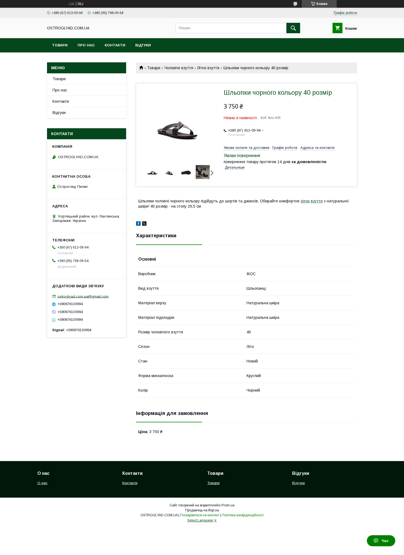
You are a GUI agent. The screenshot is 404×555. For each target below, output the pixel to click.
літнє (305, 201)
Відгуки (143, 45)
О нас (42, 483)
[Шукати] (293, 28)
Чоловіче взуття (178, 68)
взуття (317, 201)
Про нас (86, 45)
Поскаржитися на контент (199, 515)
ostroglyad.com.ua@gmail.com (83, 296)
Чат (385, 541)
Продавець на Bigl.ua (202, 510)
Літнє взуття (208, 68)
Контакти (115, 45)
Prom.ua (228, 505)
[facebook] (138, 224)
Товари (60, 45)
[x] (144, 224)
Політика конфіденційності (243, 515)
